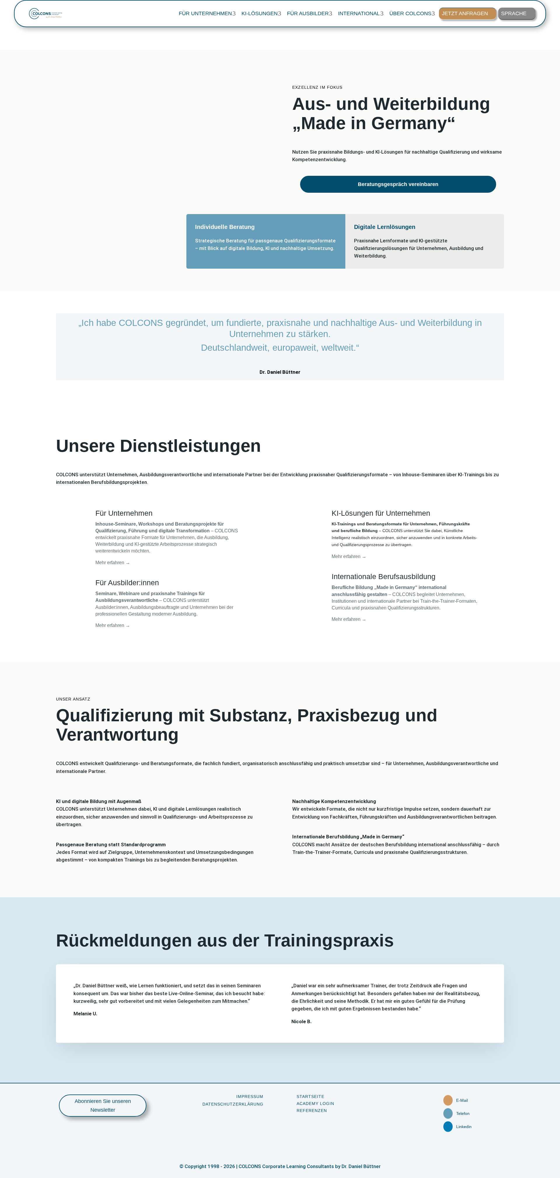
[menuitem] (207, 13)
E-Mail (462, 1100)
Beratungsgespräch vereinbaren (398, 184)
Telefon (463, 1113)
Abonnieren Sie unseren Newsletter (103, 1105)
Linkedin (464, 1126)
